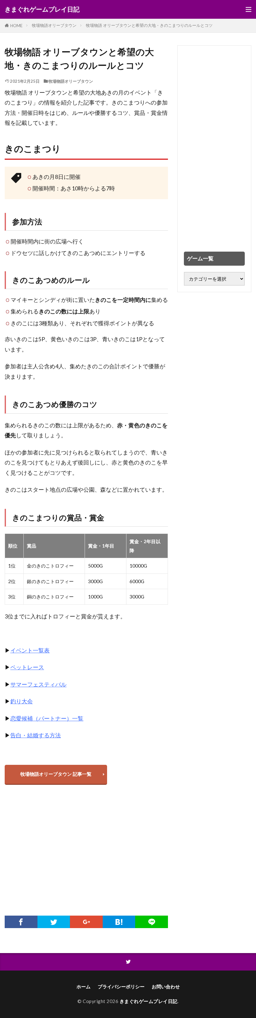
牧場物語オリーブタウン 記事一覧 (55, 774)
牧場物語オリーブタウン (54, 25)
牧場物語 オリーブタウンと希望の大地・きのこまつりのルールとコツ (149, 25)
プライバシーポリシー (121, 986)
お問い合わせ (166, 986)
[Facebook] (21, 922)
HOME (16, 25)
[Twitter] (53, 922)
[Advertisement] (86, 853)
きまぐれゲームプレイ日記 (42, 9)
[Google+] (86, 922)
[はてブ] (119, 922)
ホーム (83, 986)
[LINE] (151, 922)
